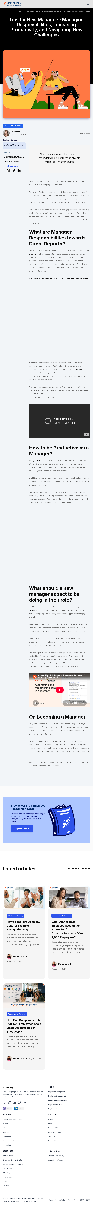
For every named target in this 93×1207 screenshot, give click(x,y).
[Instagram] (19, 1102)
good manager (38, 460)
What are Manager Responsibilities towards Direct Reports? (14, 145)
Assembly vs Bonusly (56, 1156)
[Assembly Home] (12, 4)
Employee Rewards (55, 1109)
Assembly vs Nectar (55, 1160)
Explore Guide (22, 829)
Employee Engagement (57, 1096)
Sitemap (6, 1186)
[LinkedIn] (14, 1102)
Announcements (9, 1141)
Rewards (6, 1132)
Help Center (7, 1177)
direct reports (34, 254)
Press (50, 1124)
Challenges (7, 1136)
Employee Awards (55, 1105)
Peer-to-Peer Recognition (12, 1119)
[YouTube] (24, 1102)
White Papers (8, 1173)
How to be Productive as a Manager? (12, 151)
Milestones (7, 1128)
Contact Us (7, 1181)
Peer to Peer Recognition (57, 1100)
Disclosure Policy (54, 1132)
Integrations (7, 1145)
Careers (51, 1119)
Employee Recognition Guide (13, 1160)
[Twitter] (9, 1102)
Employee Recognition (56, 1092)
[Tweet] (8, 170)
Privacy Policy (73, 1200)
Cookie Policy (60, 1200)
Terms (51, 1200)
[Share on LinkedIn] (19, 170)
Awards (5, 1124)
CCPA (82, 1200)
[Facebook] (4, 1102)
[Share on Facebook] (13, 170)
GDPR (88, 1200)
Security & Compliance (56, 1128)
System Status (53, 1141)
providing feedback (41, 638)
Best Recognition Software (13, 1164)
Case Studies (8, 1169)
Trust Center (53, 1136)
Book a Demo (8, 1156)
